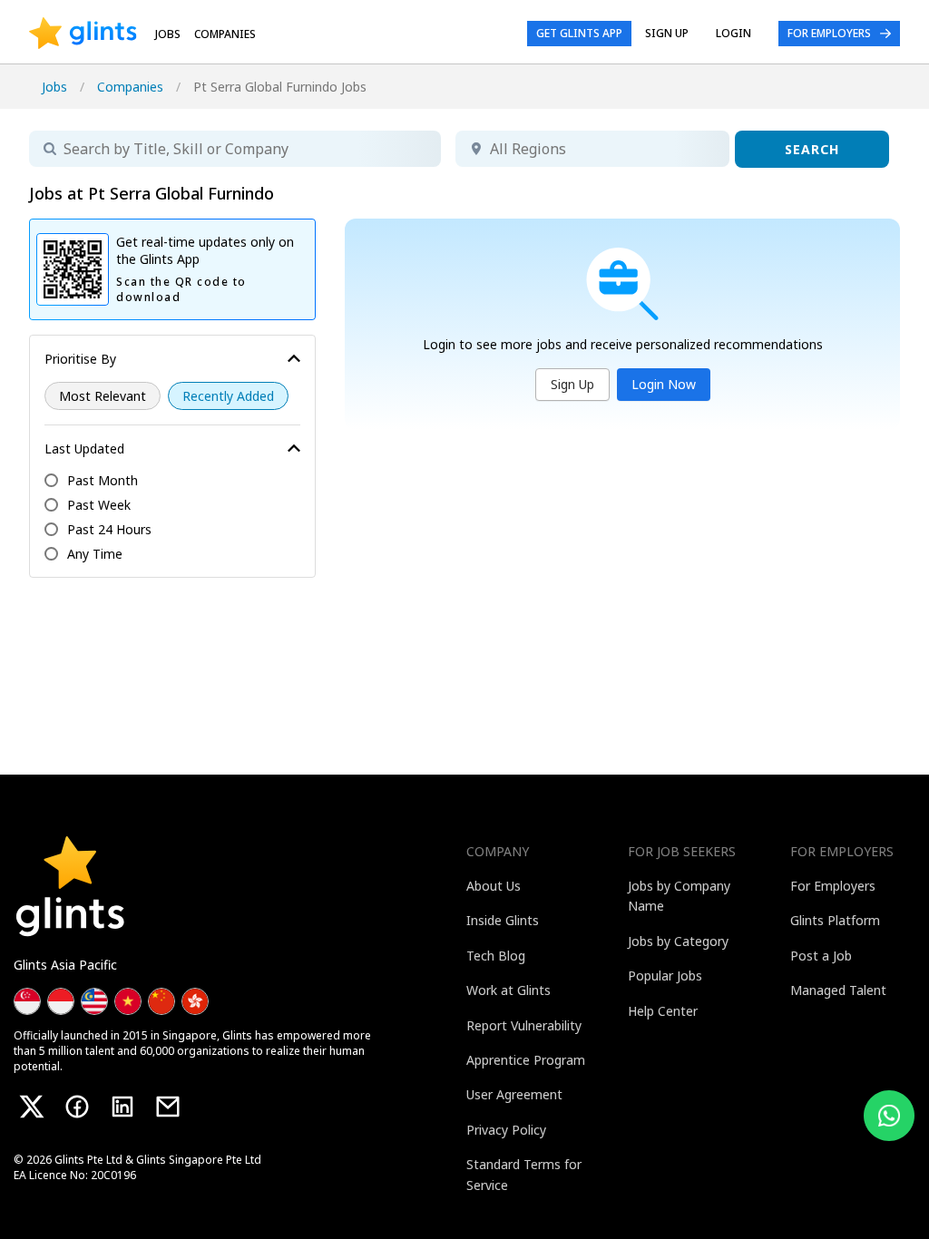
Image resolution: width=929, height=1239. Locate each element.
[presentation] (83, 33)
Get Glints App (579, 33)
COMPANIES (225, 34)
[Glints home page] (83, 33)
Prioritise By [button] (80, 358)
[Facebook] (77, 1106)
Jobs (168, 34)
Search (812, 149)
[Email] (168, 1106)
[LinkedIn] (122, 1106)
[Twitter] (32, 1106)
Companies (130, 86)
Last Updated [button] (84, 448)
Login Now (663, 384)
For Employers (829, 33)
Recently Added (228, 396)
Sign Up (572, 384)
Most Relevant (102, 396)
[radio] (102, 396)
